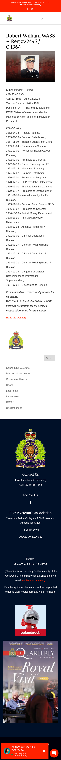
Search (49, 358)
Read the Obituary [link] (16, 317)
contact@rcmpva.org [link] (34, 480)
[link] (42, 2)
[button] (27, 10)
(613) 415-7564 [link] (33, 484)
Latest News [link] (13, 396)
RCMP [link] (10, 402)
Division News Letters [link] (18, 373)
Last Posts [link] (12, 390)
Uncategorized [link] (14, 408)
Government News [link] (16, 379)
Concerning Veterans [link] (18, 368)
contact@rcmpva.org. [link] (34, 580)
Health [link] (9, 385)
